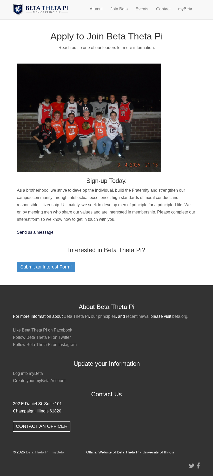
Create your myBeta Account (39, 380)
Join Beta (119, 9)
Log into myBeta (28, 373)
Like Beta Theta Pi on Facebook (42, 330)
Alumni (96, 9)
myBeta (185, 9)
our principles (103, 316)
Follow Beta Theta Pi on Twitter (42, 337)
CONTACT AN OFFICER (42, 426)
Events (142, 9)
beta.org (179, 316)
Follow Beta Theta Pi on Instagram (45, 344)
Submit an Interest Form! (46, 267)
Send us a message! (36, 232)
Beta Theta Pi (76, 316)
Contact (163, 9)
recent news (137, 316)
